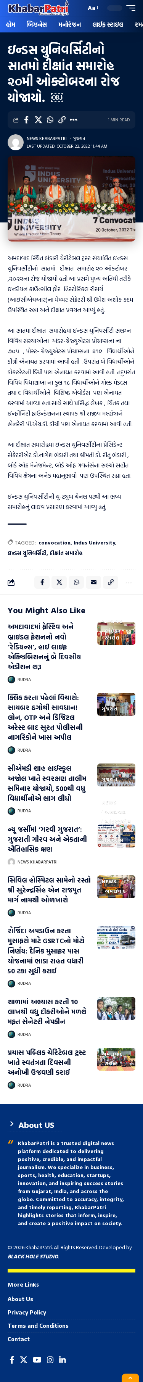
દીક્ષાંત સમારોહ (66, 553)
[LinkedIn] (62, 1359)
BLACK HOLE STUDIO (33, 1256)
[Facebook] (12, 1359)
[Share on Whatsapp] (50, 120)
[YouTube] (37, 1359)
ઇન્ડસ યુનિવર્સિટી (27, 553)
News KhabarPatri (47, 138)
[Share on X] (38, 120)
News (109, 802)
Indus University (94, 542)
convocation (55, 542)
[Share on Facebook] (26, 120)
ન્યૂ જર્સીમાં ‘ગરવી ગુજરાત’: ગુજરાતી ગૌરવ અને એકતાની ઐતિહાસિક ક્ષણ (47, 839)
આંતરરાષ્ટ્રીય (118, 821)
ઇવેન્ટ (111, 1063)
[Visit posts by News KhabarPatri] (16, 142)
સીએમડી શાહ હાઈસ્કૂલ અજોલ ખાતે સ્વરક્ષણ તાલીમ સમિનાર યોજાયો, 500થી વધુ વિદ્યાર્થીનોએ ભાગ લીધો (47, 783)
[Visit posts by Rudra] (11, 679)
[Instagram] (50, 1359)
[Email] (93, 582)
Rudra (24, 680)
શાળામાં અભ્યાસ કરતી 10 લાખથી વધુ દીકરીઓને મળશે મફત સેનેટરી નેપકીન (47, 1012)
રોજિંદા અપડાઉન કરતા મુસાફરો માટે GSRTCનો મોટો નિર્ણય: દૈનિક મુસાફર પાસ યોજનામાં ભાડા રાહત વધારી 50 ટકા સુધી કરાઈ (46, 951)
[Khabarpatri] (38, 8)
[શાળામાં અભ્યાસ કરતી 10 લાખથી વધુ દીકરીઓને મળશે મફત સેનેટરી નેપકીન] (116, 1008)
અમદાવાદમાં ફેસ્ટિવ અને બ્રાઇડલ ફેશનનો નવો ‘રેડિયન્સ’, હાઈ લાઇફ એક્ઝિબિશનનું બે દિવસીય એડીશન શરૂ (44, 647)
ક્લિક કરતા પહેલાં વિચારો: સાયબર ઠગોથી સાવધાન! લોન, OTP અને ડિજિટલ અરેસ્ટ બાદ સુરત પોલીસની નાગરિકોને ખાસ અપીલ (45, 718)
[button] (78, 8)
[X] (23, 1359)
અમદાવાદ (112, 621)
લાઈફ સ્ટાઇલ (112, 634)
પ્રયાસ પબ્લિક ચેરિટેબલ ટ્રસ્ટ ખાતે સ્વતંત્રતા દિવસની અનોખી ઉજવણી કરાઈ (47, 1062)
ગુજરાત (79, 138)
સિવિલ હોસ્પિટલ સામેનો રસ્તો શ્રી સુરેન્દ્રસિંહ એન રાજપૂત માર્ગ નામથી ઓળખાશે (49, 890)
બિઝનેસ (114, 840)
